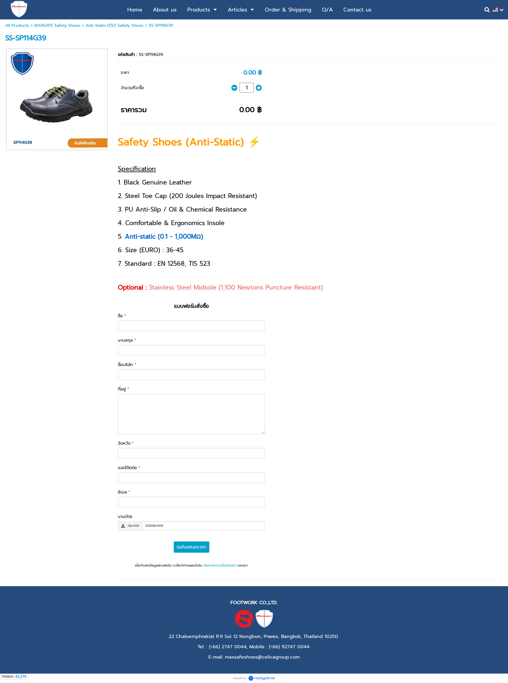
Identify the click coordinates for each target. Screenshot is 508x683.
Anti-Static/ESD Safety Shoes (114, 25)
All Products (17, 25)
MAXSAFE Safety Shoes (57, 25)
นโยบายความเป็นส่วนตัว (219, 565)
